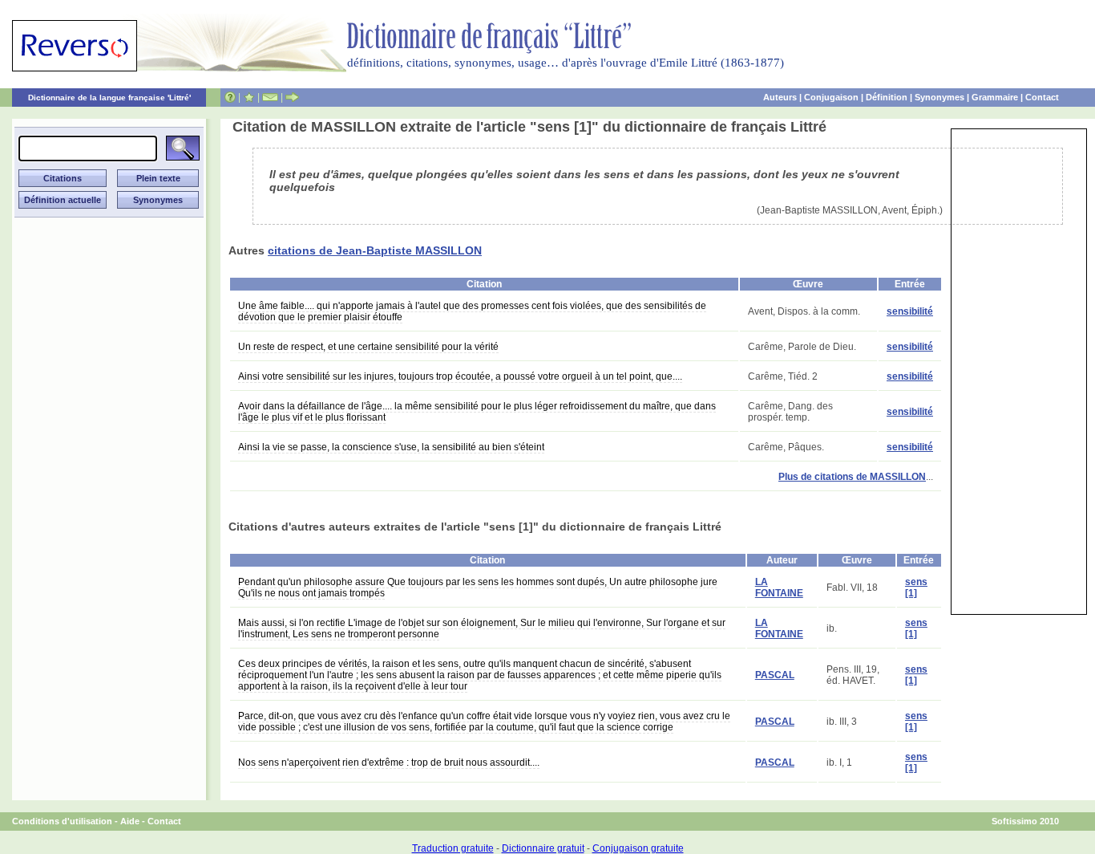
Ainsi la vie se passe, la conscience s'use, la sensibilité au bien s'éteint (391, 447)
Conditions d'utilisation (62, 821)
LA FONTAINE (779, 587)
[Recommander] (292, 97)
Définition (886, 97)
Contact (1042, 97)
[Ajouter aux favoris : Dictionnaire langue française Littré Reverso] (249, 97)
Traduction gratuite (453, 848)
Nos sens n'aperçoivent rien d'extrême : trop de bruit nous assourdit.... (388, 762)
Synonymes (939, 97)
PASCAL (774, 675)
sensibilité (910, 311)
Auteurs (780, 97)
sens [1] (916, 587)
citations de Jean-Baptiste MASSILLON (375, 250)
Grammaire (995, 97)
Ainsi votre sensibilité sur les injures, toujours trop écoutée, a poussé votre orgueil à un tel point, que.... (460, 376)
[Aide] (230, 97)
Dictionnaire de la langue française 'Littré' (109, 97)
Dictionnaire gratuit (543, 848)
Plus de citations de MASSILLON (852, 476)
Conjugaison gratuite (638, 848)
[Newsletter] (270, 97)
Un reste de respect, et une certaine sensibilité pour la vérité (368, 346)
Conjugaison (831, 97)
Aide (129, 821)
